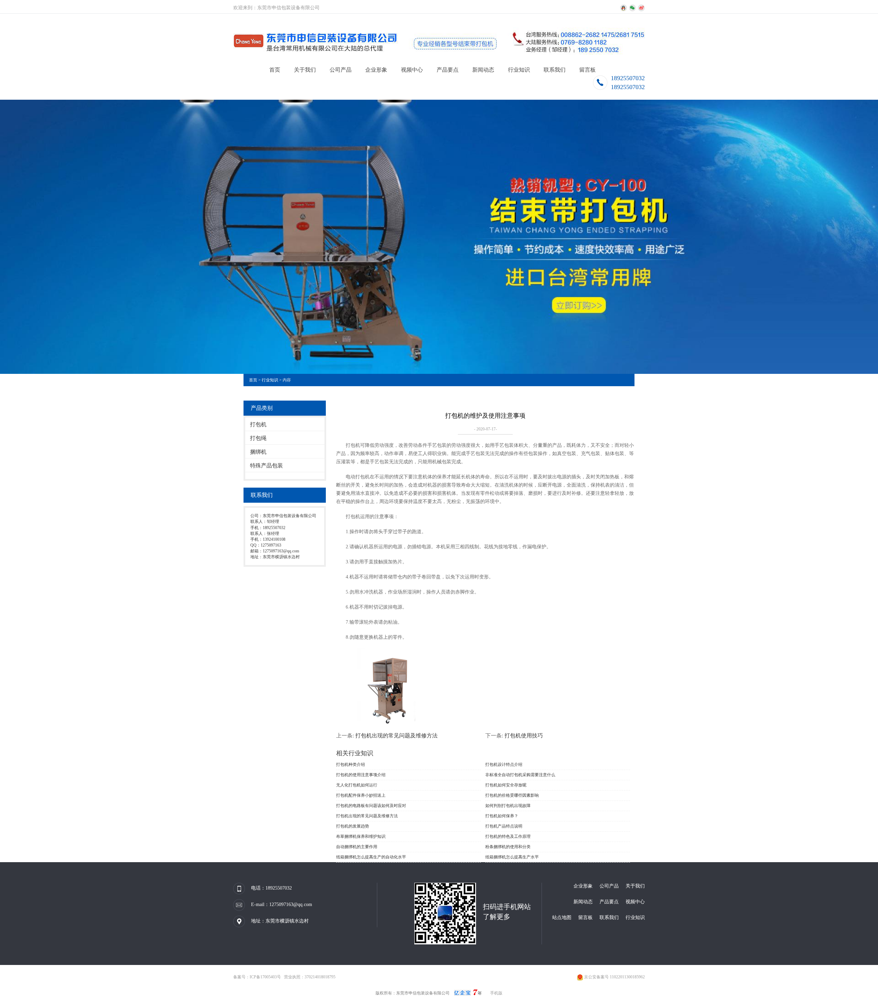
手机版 (496, 993)
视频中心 (412, 70)
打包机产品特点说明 (503, 826)
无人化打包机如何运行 (356, 785)
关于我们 (305, 70)
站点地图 (561, 917)
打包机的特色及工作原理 (508, 836)
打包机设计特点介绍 (503, 764)
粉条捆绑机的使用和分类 (508, 846)
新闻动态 (483, 70)
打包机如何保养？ (501, 816)
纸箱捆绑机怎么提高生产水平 (512, 857)
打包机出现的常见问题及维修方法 (396, 735)
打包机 (258, 424)
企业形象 (376, 70)
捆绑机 (258, 452)
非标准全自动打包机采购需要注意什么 (520, 774)
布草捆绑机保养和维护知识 (360, 836)
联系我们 (555, 70)
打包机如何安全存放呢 (505, 785)
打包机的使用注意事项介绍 (360, 774)
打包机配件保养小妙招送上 (360, 795)
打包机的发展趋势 (352, 826)
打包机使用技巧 (524, 735)
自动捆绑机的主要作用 (356, 846)
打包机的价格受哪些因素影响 (512, 795)
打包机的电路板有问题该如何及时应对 (371, 805)
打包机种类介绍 (350, 764)
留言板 (587, 70)
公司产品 (341, 70)
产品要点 (448, 70)
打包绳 (258, 438)
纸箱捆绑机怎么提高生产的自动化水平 (371, 857)
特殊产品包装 (266, 465)
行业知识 (519, 70)
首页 (274, 70)
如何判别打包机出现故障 (508, 805)
